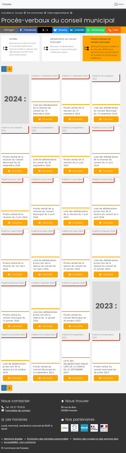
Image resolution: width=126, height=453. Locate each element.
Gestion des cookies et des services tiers (95, 438)
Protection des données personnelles (48, 438)
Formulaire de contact (18, 410)
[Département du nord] (84, 427)
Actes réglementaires (58, 13)
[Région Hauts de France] (74, 427)
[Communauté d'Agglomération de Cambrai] (64, 427)
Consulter (47, 119)
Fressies (7, 4)
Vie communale (35, 13)
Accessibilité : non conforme (20, 442)
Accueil (19, 13)
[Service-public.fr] (104, 427)
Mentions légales (13, 438)
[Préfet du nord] (94, 427)
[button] (27, 30)
